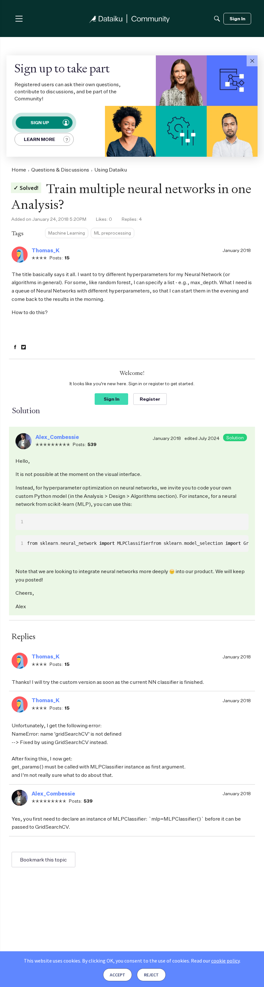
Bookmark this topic (43, 859)
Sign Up (39, 122)
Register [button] (150, 399)
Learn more (39, 139)
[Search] (217, 18)
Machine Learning (66, 233)
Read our (215, 960)
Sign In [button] (111, 399)
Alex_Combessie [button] (57, 437)
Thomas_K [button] (46, 250)
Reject (151, 975)
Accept (117, 975)
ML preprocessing (112, 233)
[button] (252, 60)
